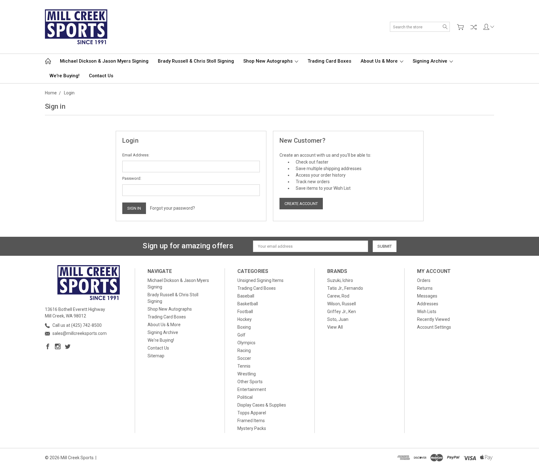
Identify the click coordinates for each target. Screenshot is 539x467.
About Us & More (380, 61)
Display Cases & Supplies (261, 405)
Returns (425, 288)
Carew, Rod (338, 295)
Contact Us (101, 76)
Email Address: (135, 155)
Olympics (246, 342)
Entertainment (251, 389)
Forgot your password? (172, 208)
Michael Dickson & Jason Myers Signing (104, 61)
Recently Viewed (433, 319)
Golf (241, 334)
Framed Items (251, 420)
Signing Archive (431, 61)
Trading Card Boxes (329, 61)
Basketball (247, 303)
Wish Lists (426, 311)
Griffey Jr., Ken (341, 311)
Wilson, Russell (341, 303)
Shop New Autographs (268, 61)
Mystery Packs (251, 428)
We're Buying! (65, 76)
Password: (131, 178)
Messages (427, 295)
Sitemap (156, 355)
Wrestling (246, 373)
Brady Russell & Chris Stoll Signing (196, 61)
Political (245, 397)
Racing (244, 350)
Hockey (244, 319)
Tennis (243, 366)
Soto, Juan (337, 319)
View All (335, 327)
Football (245, 311)
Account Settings (434, 327)
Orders (423, 280)
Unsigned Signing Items (260, 280)
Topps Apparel (251, 412)
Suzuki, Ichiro (340, 280)
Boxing (244, 327)
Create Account (301, 203)
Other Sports (250, 381)
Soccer (244, 358)
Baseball (245, 295)
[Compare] (473, 27)
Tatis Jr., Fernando (345, 288)
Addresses (427, 303)
